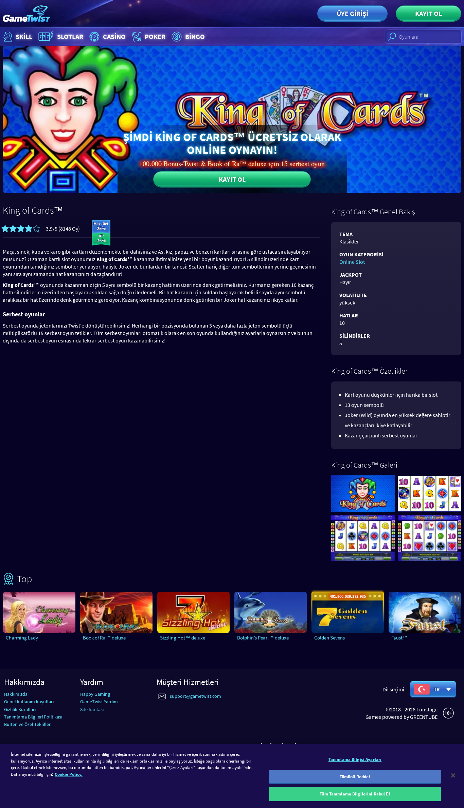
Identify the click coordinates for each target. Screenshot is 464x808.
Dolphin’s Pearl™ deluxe (263, 637)
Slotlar (70, 36)
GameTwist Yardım (99, 701)
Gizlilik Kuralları (20, 709)
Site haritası (92, 709)
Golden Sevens (329, 637)
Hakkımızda (16, 694)
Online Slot (352, 261)
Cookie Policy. (69, 774)
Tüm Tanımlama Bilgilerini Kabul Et (355, 794)
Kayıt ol (428, 13)
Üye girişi (352, 13)
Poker (155, 36)
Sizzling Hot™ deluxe (182, 637)
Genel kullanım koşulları (29, 701)
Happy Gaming (95, 694)
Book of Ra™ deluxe (104, 637)
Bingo (195, 36)
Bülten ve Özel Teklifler (27, 724)
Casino (114, 36)
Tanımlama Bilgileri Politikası (33, 717)
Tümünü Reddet (355, 777)
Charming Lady (22, 637)
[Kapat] (453, 775)
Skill (24, 36)
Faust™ (399, 637)
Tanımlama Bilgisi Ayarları (354, 759)
